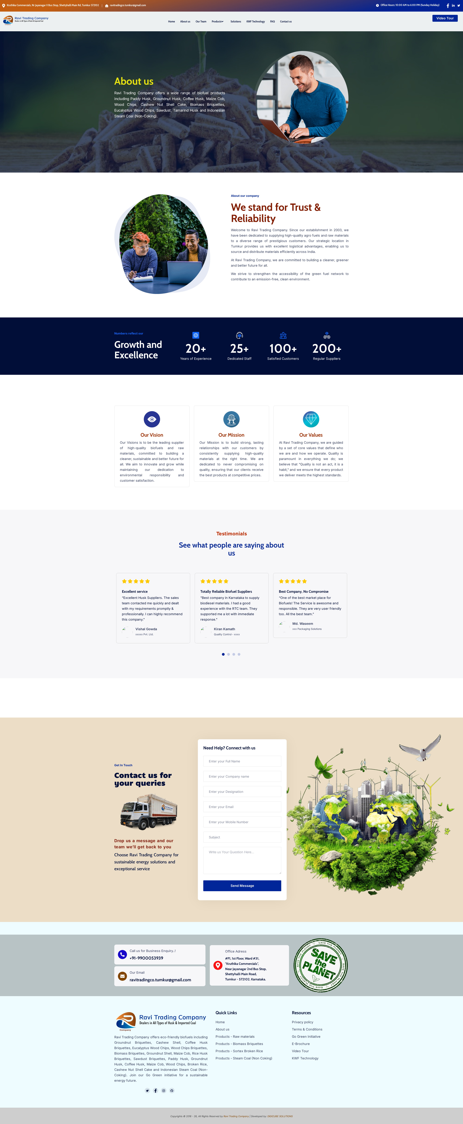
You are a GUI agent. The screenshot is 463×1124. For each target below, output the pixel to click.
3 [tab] (234, 655)
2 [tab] (229, 655)
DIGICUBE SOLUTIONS (280, 1116)
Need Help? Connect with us (229, 747)
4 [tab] (239, 655)
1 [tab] (224, 655)
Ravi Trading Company (236, 1116)
